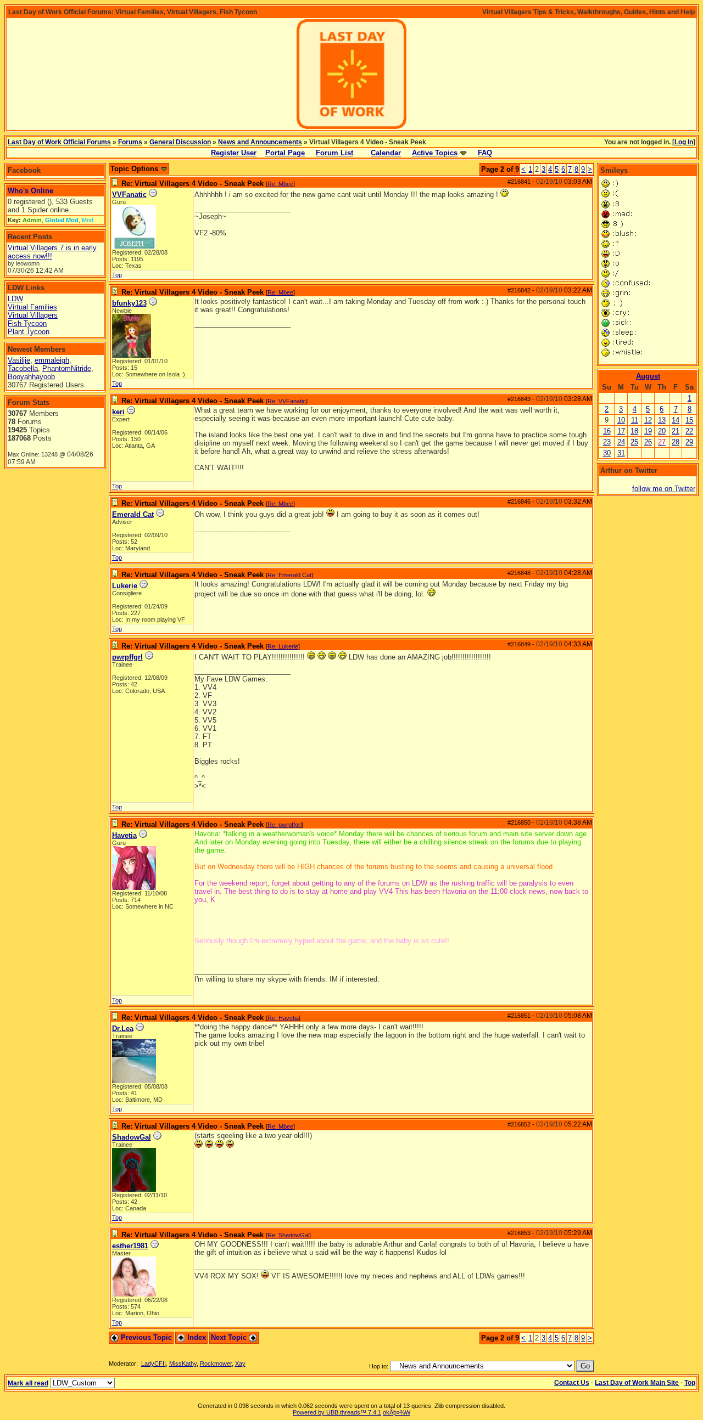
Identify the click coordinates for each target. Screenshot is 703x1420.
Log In (683, 142)
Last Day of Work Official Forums (59, 142)
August (648, 376)
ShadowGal (131, 1137)
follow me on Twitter (663, 488)
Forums (130, 142)
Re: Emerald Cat (289, 575)
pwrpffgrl (127, 657)
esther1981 (130, 1246)
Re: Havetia (283, 1018)
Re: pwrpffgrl (284, 824)
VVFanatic (129, 194)
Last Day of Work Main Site (637, 1383)
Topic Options (135, 169)
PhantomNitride (66, 368)
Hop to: (378, 1366)
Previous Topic (145, 1337)
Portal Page (285, 153)
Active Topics (434, 153)
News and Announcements (260, 142)
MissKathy (183, 1363)
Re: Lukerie (282, 646)
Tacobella (23, 368)
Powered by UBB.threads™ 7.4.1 (337, 1412)
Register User (233, 153)
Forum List (334, 153)
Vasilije (19, 360)
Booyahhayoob (31, 377)
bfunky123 (129, 303)
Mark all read (28, 1383)
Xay (240, 1363)
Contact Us (571, 1383)
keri (118, 412)
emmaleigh (52, 360)
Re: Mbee (280, 184)
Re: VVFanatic (286, 401)
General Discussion (180, 142)
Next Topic (230, 1337)
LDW (15, 299)
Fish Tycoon (27, 323)
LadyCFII (153, 1363)
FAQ (485, 153)
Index (195, 1337)
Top (117, 275)
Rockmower (216, 1363)
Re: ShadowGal (288, 1235)
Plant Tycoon (28, 332)
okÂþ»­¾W (396, 1412)
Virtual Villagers (33, 315)
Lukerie (124, 586)
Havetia (124, 835)
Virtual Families (32, 307)
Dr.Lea (122, 1028)
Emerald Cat (133, 514)
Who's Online (30, 191)
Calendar (386, 153)
